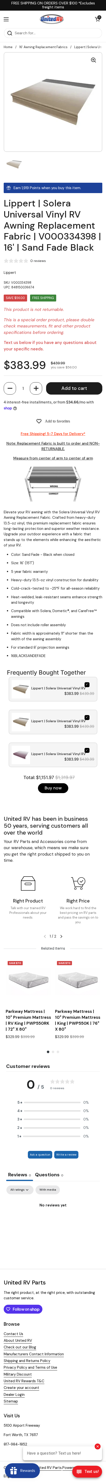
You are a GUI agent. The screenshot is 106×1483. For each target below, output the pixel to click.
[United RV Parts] (51, 19)
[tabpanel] (53, 1222)
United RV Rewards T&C (24, 1381)
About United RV (18, 1340)
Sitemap (11, 1401)
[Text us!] (87, 1473)
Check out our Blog (20, 1347)
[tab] (49, 1175)
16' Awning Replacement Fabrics (43, 47)
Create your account (21, 1387)
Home (8, 47)
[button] (10, 388)
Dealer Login (14, 1394)
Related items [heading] (53, 948)
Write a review (66, 1155)
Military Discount (18, 1374)
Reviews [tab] (19, 1174)
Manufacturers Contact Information (34, 1354)
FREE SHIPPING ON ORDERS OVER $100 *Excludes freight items (53, 5)
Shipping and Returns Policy (27, 1360)
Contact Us (13, 1333)
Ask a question (40, 1155)
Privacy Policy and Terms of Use (30, 1367)
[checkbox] (47, 1189)
